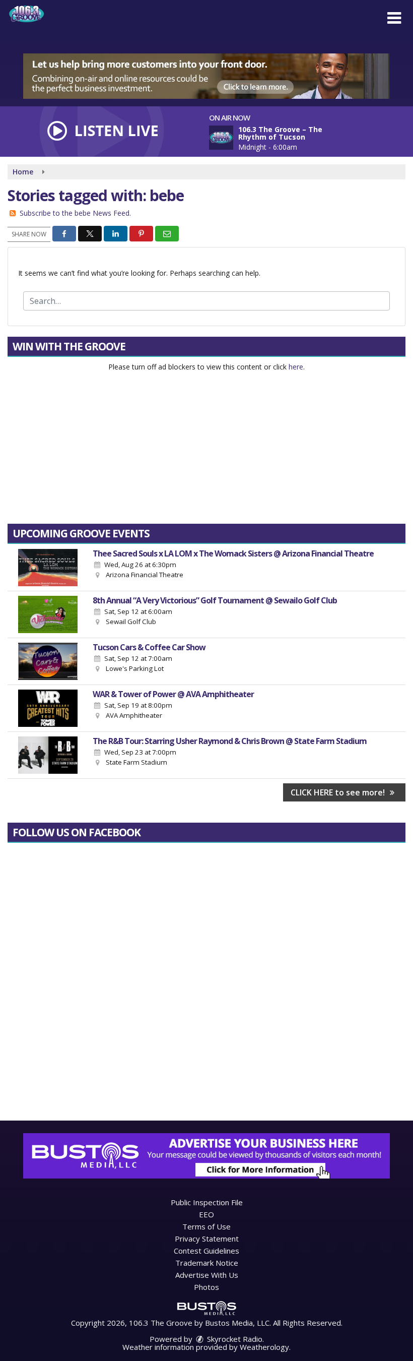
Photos (206, 1287)
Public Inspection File (207, 1202)
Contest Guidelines (206, 1251)
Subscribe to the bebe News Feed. (75, 213)
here (296, 367)
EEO (206, 1214)
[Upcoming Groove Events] (48, 567)
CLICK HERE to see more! (339, 792)
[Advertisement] (206, 76)
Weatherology (264, 1347)
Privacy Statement (207, 1238)
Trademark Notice (206, 1263)
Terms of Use (206, 1226)
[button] (394, 18)
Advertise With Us (206, 1275)
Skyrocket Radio (233, 1339)
